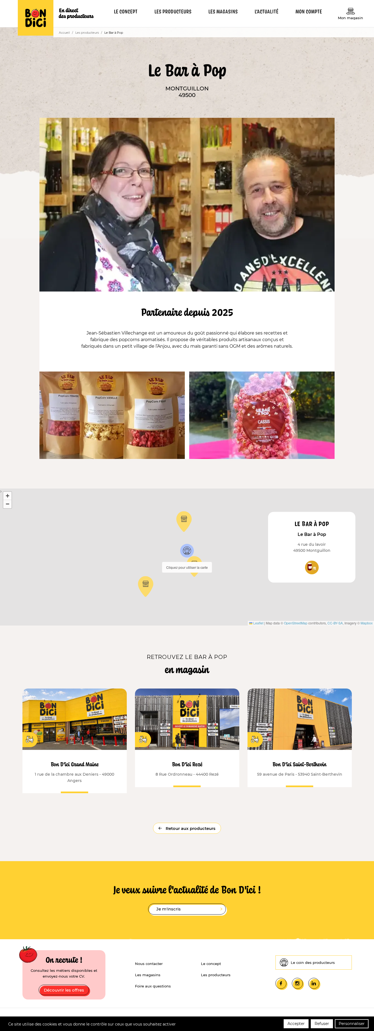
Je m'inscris (168, 909)
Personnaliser (352, 1023)
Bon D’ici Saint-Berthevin (299, 764)
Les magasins (147, 975)
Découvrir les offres (64, 990)
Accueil (64, 33)
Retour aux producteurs (190, 828)
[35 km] (74, 719)
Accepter (296, 1023)
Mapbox (367, 623)
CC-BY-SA (335, 623)
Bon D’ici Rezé (187, 764)
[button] (187, 551)
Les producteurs (87, 33)
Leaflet (257, 623)
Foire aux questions (153, 986)
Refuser (322, 1023)
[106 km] (187, 719)
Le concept (211, 963)
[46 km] (300, 719)
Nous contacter (149, 963)
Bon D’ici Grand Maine (75, 764)
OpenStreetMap (295, 623)
